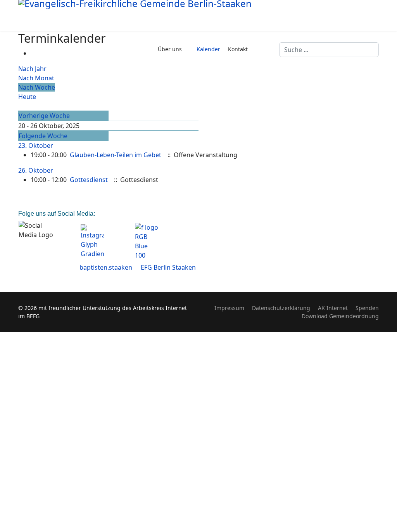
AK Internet (333, 308)
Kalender (208, 49)
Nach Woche (36, 87)
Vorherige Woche (44, 115)
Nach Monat (36, 78)
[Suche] (20, 106)
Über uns (170, 49)
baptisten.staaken (105, 267)
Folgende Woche (43, 136)
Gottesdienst (89, 179)
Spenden (367, 308)
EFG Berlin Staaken (168, 267)
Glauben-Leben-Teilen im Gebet (115, 155)
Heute (27, 96)
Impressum (229, 308)
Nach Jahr (32, 68)
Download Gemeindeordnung (340, 316)
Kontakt (238, 49)
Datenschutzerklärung (281, 308)
